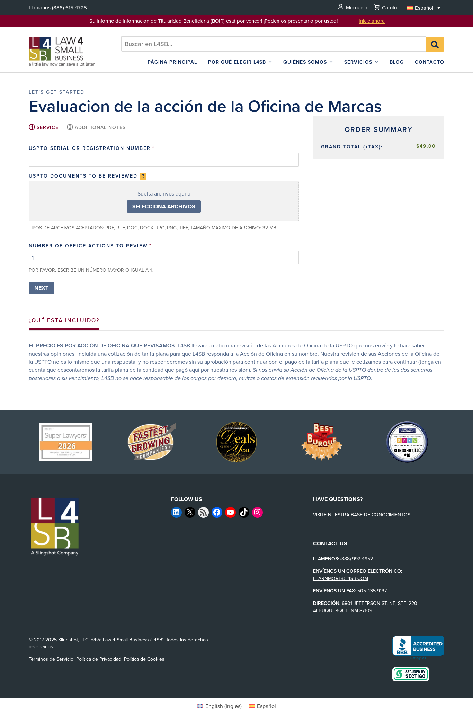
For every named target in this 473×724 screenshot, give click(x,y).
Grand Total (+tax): (352, 146)
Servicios (358, 61)
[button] (423, 7)
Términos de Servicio (51, 658)
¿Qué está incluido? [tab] (64, 320)
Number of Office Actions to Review (90, 245)
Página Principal (172, 61)
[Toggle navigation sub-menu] (270, 61)
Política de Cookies (144, 658)
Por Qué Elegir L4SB (237, 61)
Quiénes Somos (305, 61)
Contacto (429, 61)
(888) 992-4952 (356, 558)
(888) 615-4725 (69, 7)
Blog (397, 61)
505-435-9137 (372, 590)
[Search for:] (273, 44)
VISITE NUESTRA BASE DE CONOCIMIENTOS (361, 514)
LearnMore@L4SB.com (340, 578)
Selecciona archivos (163, 206)
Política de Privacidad (98, 658)
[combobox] (273, 44)
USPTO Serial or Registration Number (91, 148)
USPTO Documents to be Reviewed (86, 175)
